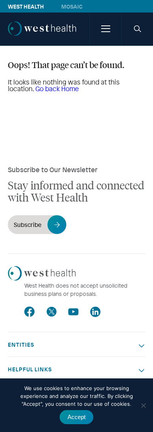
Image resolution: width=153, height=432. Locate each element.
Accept (76, 417)
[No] (143, 405)
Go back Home (57, 88)
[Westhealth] (42, 36)
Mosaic (71, 6)
